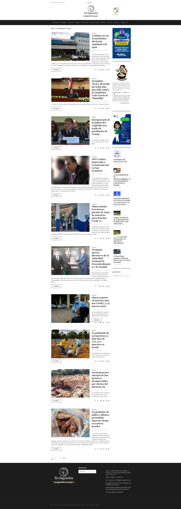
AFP (93, 137)
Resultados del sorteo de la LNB (120, 160)
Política (56, 22)
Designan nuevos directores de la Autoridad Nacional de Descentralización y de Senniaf (101, 258)
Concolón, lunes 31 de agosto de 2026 (120, 93)
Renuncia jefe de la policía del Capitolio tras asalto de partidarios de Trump (101, 127)
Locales (71, 22)
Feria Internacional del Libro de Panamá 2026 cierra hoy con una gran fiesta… (122, 201)
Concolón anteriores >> (125, 103)
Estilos (109, 22)
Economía (63, 22)
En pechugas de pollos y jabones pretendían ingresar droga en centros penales (100, 419)
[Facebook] (86, 2)
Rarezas (117, 22)
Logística (124, 22)
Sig (64, 458)
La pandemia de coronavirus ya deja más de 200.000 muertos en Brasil (100, 340)
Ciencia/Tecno (94, 22)
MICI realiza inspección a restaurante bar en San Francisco (100, 164)
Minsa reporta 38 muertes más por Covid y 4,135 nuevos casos (101, 302)
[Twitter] (88, 2)
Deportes (84, 22)
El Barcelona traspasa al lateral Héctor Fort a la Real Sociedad (122, 259)
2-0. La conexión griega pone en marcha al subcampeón (120, 240)
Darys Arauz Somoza (96, 101)
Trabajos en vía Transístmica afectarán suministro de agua (100, 41)
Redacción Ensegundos (97, 50)
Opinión (103, 22)
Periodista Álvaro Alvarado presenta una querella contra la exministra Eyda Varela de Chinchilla (101, 89)
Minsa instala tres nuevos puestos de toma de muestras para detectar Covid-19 (101, 213)
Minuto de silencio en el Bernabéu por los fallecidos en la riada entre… (121, 220)
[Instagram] (91, 2)
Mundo (77, 22)
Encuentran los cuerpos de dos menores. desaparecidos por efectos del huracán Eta (100, 379)
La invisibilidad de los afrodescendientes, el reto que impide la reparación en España (122, 180)
